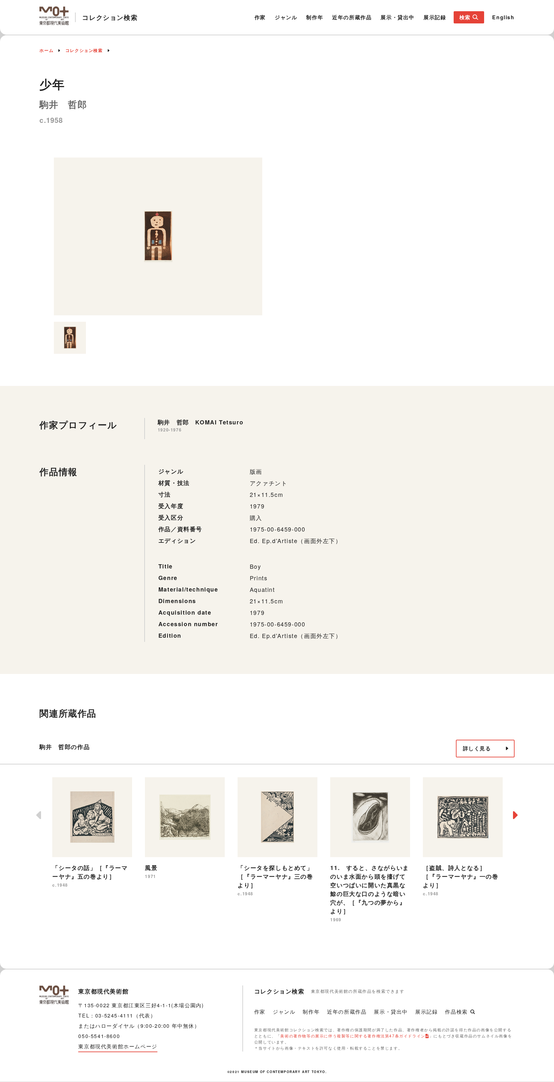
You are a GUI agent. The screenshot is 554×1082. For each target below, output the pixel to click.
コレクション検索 (84, 50)
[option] (158, 236)
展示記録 (435, 17)
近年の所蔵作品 (352, 17)
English (503, 17)
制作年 (314, 17)
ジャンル (286, 17)
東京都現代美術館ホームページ (117, 1046)
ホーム (46, 50)
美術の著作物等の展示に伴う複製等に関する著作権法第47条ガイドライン (352, 1035)
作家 (260, 17)
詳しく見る (477, 748)
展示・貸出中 (398, 17)
